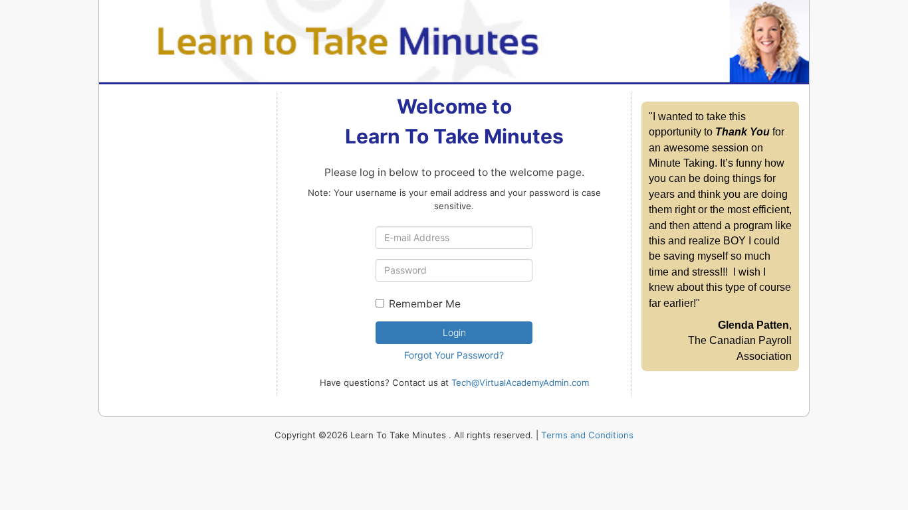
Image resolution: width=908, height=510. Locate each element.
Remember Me (425, 304)
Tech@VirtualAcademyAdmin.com (520, 382)
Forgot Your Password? (454, 355)
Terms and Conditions (587, 435)
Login (454, 332)
